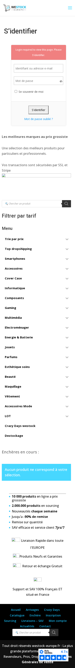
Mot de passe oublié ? (38, 119)
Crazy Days (52, 610)
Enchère (35, 615)
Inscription (53, 615)
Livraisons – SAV (32, 621)
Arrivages (32, 610)
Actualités (27, 626)
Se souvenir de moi (30, 92)
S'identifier (38, 55)
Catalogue (17, 615)
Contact (45, 626)
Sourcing (10, 621)
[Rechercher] (66, 203)
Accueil (16, 610)
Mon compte (58, 621)
